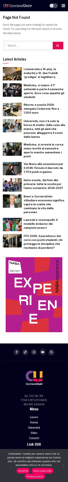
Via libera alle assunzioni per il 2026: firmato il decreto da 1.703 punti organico (43, 168)
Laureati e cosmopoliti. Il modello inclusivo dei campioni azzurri (40, 223)
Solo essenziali (42, 470)
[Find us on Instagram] (34, 352)
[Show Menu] (63, 5)
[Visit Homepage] (17, 5)
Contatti (34, 438)
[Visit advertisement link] (34, 294)
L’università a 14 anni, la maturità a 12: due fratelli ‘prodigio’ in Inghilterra (41, 73)
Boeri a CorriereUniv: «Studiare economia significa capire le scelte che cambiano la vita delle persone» (44, 204)
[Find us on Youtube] (43, 352)
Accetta (23, 470)
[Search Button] (58, 45)
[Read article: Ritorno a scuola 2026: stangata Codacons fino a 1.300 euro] (12, 109)
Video (34, 433)
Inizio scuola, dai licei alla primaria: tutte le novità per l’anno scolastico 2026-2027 (43, 184)
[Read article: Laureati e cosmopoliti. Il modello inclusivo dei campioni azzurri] (12, 224)
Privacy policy (35, 476)
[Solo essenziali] (63, 465)
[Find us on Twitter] (51, 352)
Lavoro (34, 417)
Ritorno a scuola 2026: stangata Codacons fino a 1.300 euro (41, 108)
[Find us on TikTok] (25, 352)
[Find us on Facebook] (17, 352)
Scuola (34, 422)
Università (34, 427)
